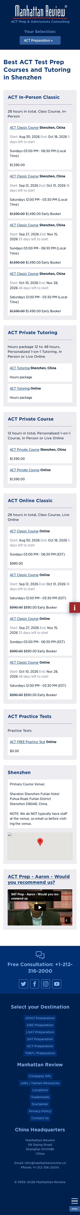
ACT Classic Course (24, 127)
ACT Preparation (40, 1046)
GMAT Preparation (40, 1018)
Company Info (40, 1076)
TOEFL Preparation (40, 1053)
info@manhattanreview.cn (45, 1163)
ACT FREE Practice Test (27, 742)
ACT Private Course (24, 449)
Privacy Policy (40, 1111)
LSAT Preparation (40, 1032)
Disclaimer (40, 1104)
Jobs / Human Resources (40, 1083)
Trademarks (40, 1097)
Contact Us (40, 1118)
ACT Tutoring (20, 368)
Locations (40, 1090)
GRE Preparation (40, 1025)
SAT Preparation (40, 1039)
